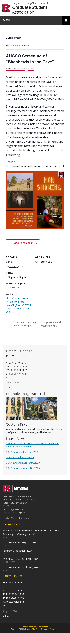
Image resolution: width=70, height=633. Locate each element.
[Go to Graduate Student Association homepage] (15, 491)
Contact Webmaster (29, 627)
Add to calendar (23, 243)
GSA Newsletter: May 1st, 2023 (22, 452)
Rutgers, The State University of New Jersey (42, 629)
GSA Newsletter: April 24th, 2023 (23, 462)
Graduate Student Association (29, 9)
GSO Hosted (13, 287)
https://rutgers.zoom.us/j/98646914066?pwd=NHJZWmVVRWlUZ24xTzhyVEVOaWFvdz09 (18, 305)
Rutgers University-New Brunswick (30, 3)
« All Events (13, 38)
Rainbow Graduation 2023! (20, 457)
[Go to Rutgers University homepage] (6, 8)
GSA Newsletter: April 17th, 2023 (23, 468)
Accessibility (43, 627)
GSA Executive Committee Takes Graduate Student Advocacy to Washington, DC (32, 445)
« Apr (8, 387)
